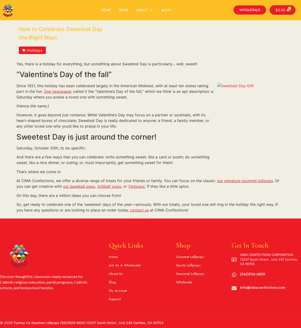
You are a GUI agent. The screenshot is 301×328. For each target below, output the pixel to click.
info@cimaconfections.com (262, 287)
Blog (166, 10)
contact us (139, 210)
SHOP (123, 10)
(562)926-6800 (252, 274)
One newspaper (58, 91)
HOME (106, 10)
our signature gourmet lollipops (245, 180)
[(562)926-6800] (234, 274)
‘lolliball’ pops (109, 186)
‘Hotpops (136, 186)
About (142, 10)
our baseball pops (79, 186)
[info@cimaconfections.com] (234, 288)
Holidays (34, 50)
